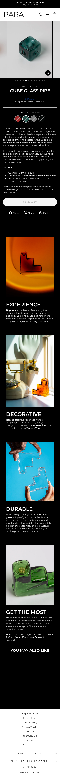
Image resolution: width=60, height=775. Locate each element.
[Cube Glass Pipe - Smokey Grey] (15, 698)
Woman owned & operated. (29, 761)
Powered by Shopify (30, 772)
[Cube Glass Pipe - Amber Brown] (7, 698)
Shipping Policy (30, 713)
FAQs (30, 740)
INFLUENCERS (30, 736)
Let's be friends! (29, 754)
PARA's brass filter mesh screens (35, 620)
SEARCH (30, 731)
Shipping (19, 102)
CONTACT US (30, 744)
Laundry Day (30, 86)
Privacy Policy (30, 722)
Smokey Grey (34, 119)
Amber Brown (18, 119)
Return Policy (30, 718)
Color (30, 113)
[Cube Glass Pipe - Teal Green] (11, 698)
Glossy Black (42, 119)
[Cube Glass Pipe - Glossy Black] (19, 698)
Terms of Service (30, 727)
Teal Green (26, 119)
